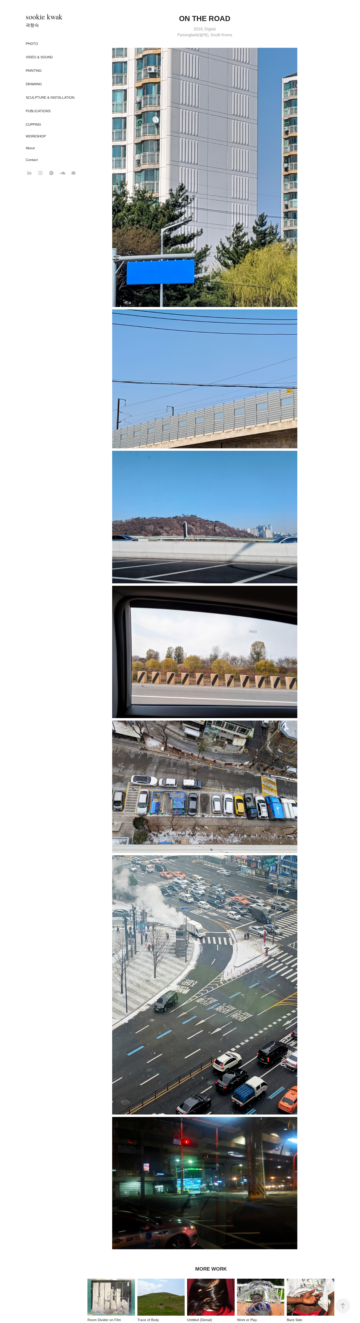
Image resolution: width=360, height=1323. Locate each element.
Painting (34, 71)
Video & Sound (39, 57)
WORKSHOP (36, 136)
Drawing (34, 84)
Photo (32, 44)
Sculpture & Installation (50, 97)
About (30, 148)
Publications (38, 111)
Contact (32, 160)
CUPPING (33, 124)
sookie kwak (44, 16)
